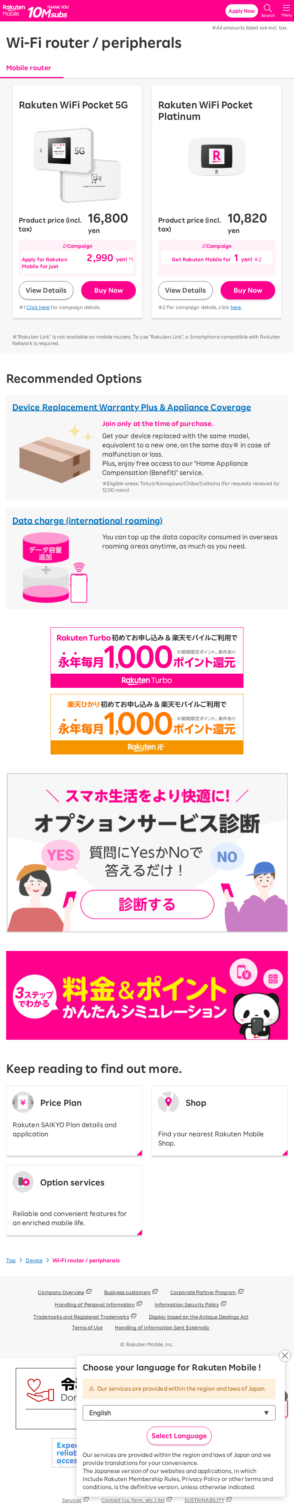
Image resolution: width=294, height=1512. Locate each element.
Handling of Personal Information (94, 1304)
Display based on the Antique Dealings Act (198, 1316)
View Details (46, 290)
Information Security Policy (187, 1304)
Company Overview (61, 1292)
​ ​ (211, 1122)
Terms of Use (87, 1327)
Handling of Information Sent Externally (162, 1327)
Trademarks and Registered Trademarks (81, 1316)
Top (11, 1260)
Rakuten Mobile (15, 11)
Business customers (127, 1292)
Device (34, 1260)
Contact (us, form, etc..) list (133, 1500)
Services (72, 1500)
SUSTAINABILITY (204, 1500)
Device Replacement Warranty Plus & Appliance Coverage (131, 407)
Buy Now (108, 290)
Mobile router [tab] (28, 68)
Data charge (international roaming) (87, 520)
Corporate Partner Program (203, 1292)
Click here (37, 307)
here (235, 307)
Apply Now (242, 10)
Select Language (179, 1436)
